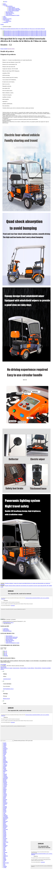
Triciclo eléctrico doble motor (14, 9)
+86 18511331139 (7, 678)
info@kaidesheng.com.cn (8, 688)
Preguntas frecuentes (7, 18)
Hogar (4, 3)
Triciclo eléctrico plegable (13, 10)
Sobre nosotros (6, 19)
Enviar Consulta (4, 48)
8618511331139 (6, 698)
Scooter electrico (16, 668)
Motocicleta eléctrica (10, 13)
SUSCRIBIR (3, 664)
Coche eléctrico (9, 14)
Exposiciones (8, 21)
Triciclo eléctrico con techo (13, 8)
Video (4, 16)
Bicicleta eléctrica (9, 11)
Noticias (4, 17)
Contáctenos (5, 22)
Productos (5, 4)
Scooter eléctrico (30, 668)
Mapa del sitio (3, 666)
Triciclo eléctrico (9, 6)
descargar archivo (11, 48)
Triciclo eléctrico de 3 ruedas (6, 668)
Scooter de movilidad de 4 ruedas (12, 15)
